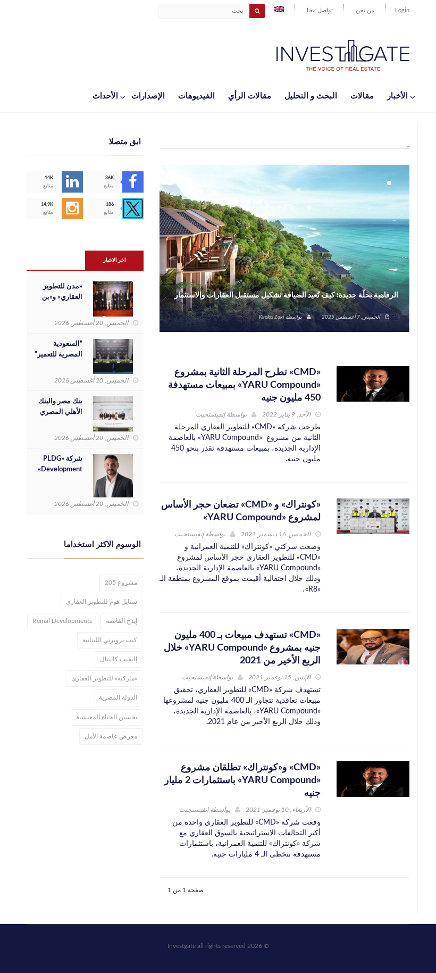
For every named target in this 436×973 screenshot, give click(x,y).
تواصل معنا (320, 10)
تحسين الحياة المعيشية (106, 717)
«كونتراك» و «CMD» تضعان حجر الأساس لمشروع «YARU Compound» (241, 511)
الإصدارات (148, 96)
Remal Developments (62, 621)
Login (402, 10)
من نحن (365, 10)
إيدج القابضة (121, 621)
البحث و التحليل (310, 96)
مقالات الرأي (249, 96)
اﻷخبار (397, 96)
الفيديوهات (196, 96)
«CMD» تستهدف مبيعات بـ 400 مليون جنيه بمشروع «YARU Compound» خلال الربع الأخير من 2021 (242, 648)
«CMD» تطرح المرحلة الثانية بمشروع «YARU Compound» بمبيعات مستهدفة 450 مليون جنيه (244, 385)
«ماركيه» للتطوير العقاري (104, 678)
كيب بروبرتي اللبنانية (109, 640)
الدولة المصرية (118, 697)
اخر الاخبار (114, 260)
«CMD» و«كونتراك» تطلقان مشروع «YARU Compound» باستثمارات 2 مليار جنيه (242, 780)
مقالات (362, 96)
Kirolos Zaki (271, 317)
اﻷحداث (105, 96)
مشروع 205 (121, 582)
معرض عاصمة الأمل (111, 736)
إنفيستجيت (210, 414)
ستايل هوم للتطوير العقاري (101, 601)
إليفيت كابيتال (118, 659)
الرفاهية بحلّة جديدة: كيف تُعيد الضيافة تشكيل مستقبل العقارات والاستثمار (286, 295)
